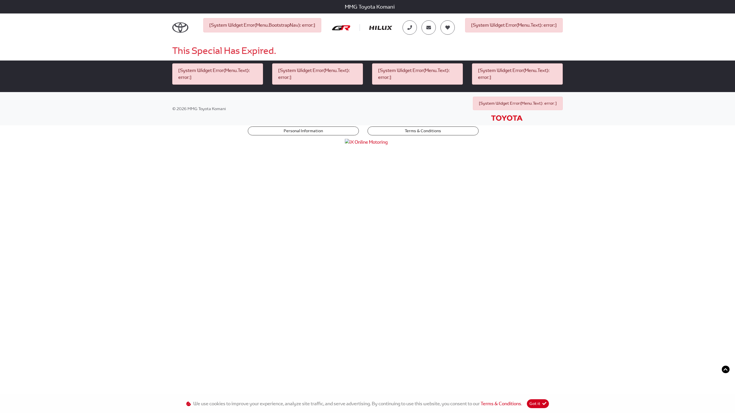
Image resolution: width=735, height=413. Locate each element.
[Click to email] (428, 27)
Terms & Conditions (423, 130)
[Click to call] (410, 27)
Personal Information (303, 130)
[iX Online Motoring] (367, 142)
